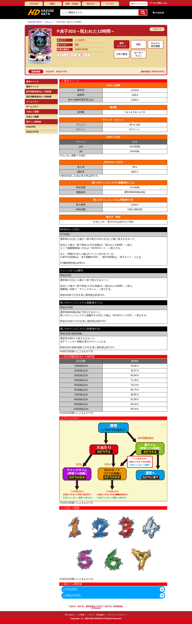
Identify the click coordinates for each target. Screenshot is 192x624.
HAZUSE (34, 4)
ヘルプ (90, 615)
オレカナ (110, 4)
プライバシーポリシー (117, 615)
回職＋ (53, 4)
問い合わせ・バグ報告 (74, 615)
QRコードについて (138, 4)
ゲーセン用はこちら (158, 3)
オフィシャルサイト (67, 55)
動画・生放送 (72, 4)
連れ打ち (91, 4)
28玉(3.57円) (61, 71)
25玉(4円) (50, 71)
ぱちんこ (49, 22)
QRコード (84, 55)
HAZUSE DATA (34, 22)
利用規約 (100, 615)
